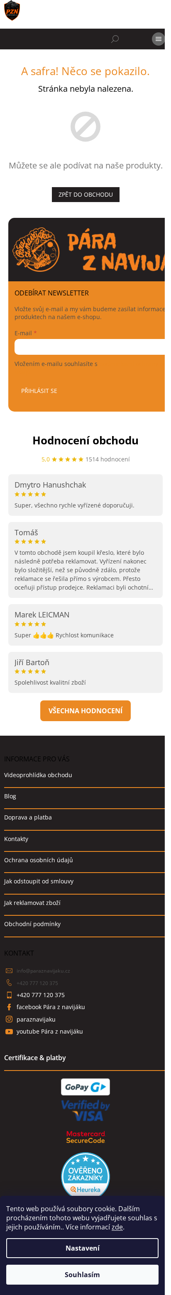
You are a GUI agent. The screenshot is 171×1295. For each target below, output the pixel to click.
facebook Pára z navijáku (51, 1007)
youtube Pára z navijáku (50, 1031)
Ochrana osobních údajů (38, 860)
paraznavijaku (36, 1019)
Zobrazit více (85, 710)
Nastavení (83, 1248)
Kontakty (16, 839)
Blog (10, 796)
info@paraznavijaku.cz (43, 970)
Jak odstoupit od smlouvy (38, 881)
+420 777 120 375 (37, 983)
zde (117, 1227)
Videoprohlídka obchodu (38, 775)
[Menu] (158, 39)
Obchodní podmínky (32, 924)
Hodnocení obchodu (85, 440)
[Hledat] (115, 39)
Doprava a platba (28, 817)
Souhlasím (82, 1274)
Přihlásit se (39, 391)
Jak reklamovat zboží (32, 903)
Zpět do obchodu (86, 194)
